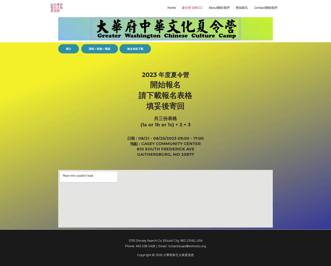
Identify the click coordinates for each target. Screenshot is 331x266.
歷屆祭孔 (242, 8)
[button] (68, 48)
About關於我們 (219, 8)
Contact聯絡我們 (265, 8)
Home (171, 8)
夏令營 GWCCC (192, 8)
